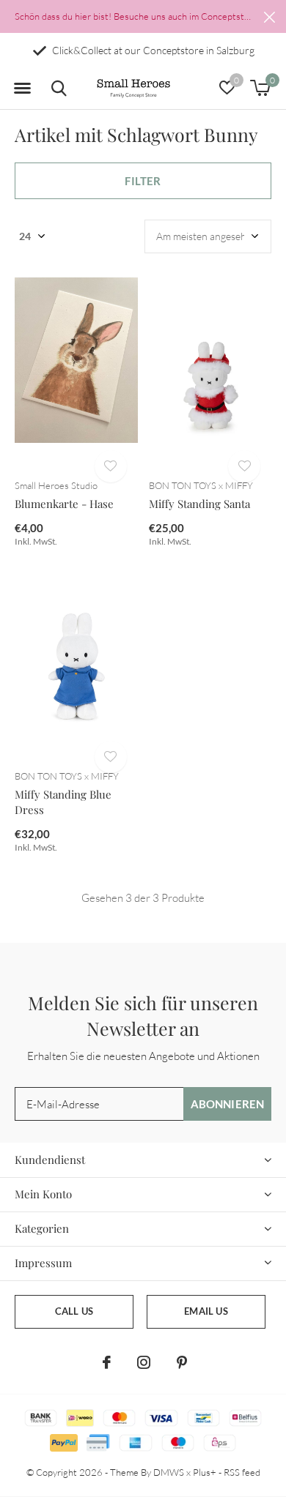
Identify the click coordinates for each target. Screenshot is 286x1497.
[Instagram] (143, 1362)
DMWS (168, 1472)
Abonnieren (228, 1103)
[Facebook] (107, 1362)
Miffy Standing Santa (199, 503)
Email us (205, 1311)
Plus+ (204, 1472)
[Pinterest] (182, 1362)
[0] (260, 88)
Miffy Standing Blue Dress (63, 802)
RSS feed (242, 1472)
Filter (143, 180)
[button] (22, 88)
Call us (74, 1311)
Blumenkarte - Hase (64, 503)
